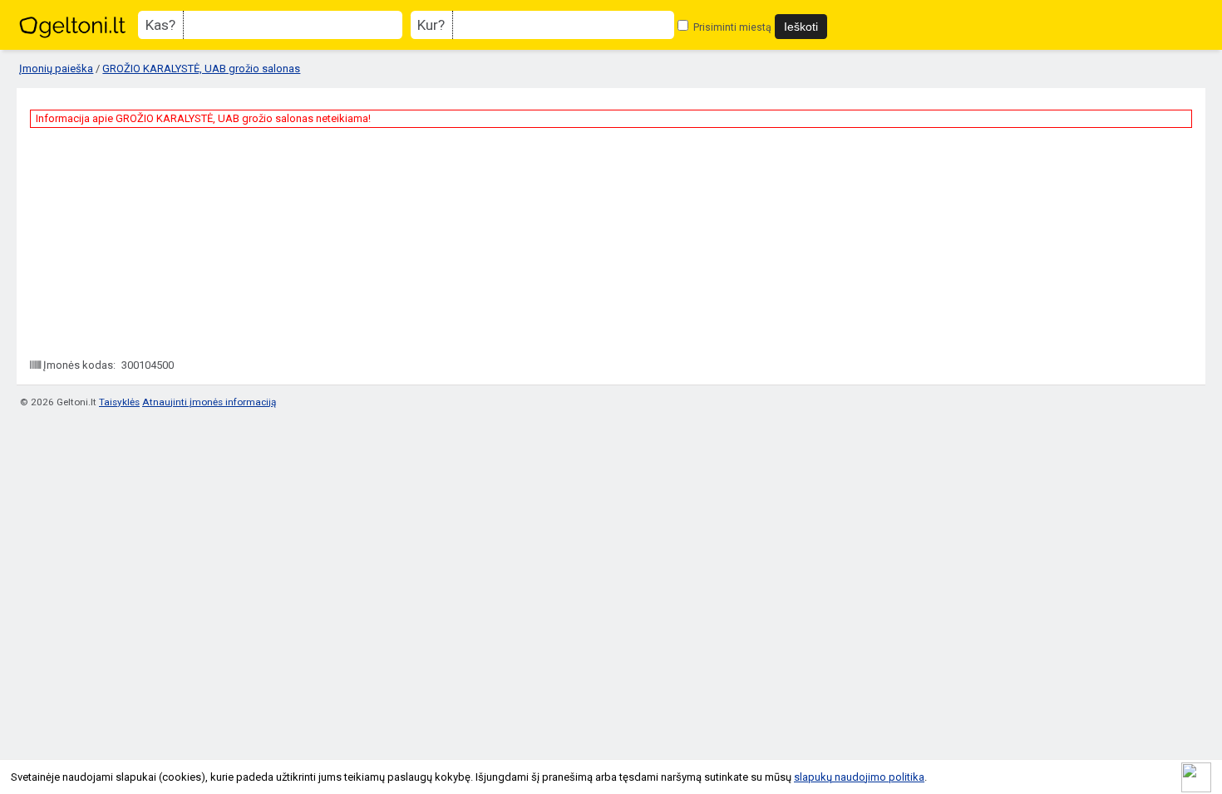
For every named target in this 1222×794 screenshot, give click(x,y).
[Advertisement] (154, 242)
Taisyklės (119, 402)
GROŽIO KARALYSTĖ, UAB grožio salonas (201, 68)
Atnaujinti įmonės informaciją (209, 402)
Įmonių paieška (56, 68)
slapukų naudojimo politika (859, 777)
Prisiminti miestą (731, 27)
